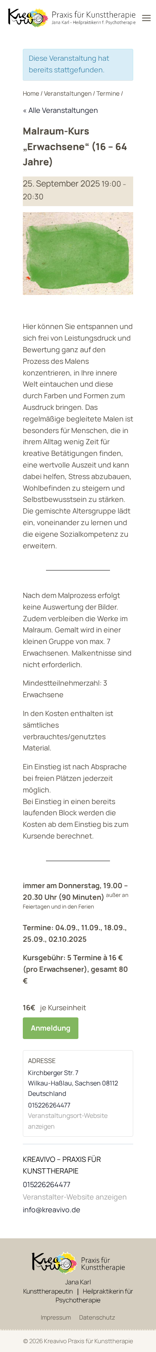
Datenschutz (97, 1317)
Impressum (56, 1317)
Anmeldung (50, 1028)
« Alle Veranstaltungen (60, 110)
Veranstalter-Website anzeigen (75, 1197)
